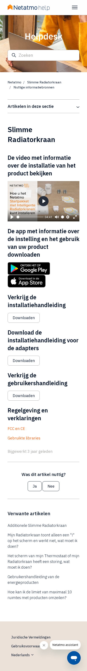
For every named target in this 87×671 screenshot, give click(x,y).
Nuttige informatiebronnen (34, 87)
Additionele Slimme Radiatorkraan (37, 525)
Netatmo (14, 82)
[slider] (30, 217)
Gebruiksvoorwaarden (28, 646)
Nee (51, 486)
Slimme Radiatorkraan (44, 82)
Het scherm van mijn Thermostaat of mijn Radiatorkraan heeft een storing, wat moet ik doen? (43, 561)
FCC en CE (16, 428)
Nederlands (21, 655)
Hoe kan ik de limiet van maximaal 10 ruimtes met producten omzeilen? (40, 595)
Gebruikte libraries (24, 438)
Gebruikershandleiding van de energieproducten (33, 579)
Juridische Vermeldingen (30, 637)
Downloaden (24, 317)
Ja (35, 486)
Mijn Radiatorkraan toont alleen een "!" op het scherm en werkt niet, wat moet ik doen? (42, 541)
